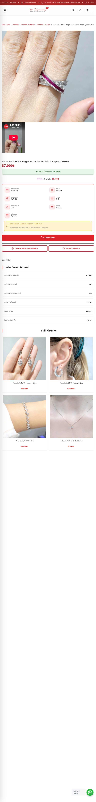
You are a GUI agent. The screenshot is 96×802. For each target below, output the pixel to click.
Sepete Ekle (50, 238)
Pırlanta (15, 25)
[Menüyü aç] (5, 10)
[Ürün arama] (73, 10)
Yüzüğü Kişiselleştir (73, 248)
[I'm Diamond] (39, 10)
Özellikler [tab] (6, 260)
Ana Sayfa (6, 25)
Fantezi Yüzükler (43, 25)
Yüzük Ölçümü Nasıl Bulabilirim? (26, 248)
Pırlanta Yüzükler (28, 25)
